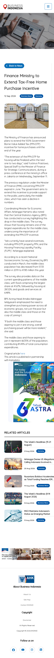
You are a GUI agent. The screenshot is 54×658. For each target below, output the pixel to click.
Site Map (27, 600)
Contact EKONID (27, 605)
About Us (27, 594)
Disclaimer (27, 620)
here (22, 353)
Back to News (15, 65)
